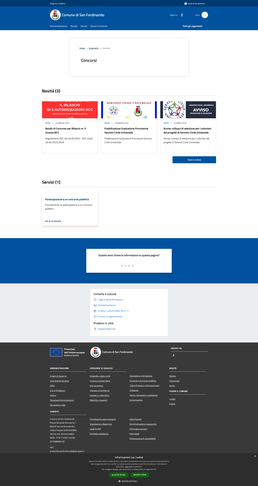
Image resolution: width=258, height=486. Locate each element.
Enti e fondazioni (57, 390)
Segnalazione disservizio (101, 424)
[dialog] (129, 469)
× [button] (255, 456)
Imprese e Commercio (99, 390)
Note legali (134, 433)
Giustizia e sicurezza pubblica (143, 380)
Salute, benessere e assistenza (143, 395)
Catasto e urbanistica (99, 395)
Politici (53, 395)
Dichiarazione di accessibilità (143, 438)
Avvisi (48, 123)
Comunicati (174, 380)
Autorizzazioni (136, 400)
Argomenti (93, 48)
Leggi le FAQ (95, 428)
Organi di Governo (58, 376)
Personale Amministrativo (62, 400)
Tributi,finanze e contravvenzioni (145, 385)
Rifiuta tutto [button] (139, 475)
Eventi (172, 403)
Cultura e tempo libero (100, 380)
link (154, 469)
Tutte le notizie (194, 159)
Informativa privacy (138, 428)
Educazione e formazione (141, 375)
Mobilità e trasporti (98, 400)
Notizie (172, 376)
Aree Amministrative (59, 380)
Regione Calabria (57, 3)
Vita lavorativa (96, 385)
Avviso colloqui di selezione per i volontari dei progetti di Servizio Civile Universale (187, 130)
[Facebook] (181, 15)
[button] (129, 481)
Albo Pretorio (135, 419)
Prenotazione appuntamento (103, 419)
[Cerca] (205, 15)
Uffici (52, 385)
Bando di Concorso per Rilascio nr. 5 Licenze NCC (65, 130)
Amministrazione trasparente (143, 424)
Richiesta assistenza (99, 433)
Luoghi (172, 399)
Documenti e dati (58, 405)
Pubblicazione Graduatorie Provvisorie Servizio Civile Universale (126, 130)
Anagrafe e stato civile (100, 376)
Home (82, 48)
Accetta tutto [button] (118, 475)
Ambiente (134, 390)
